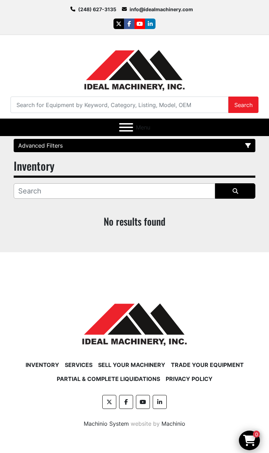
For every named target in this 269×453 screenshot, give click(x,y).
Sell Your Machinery (131, 364)
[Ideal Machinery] (134, 319)
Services (78, 364)
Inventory (42, 364)
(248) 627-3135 (97, 9)
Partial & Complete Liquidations (108, 378)
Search (243, 104)
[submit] (235, 191)
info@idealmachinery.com (161, 9)
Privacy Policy (189, 378)
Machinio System (106, 423)
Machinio (173, 423)
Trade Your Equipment (207, 364)
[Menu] (126, 127)
